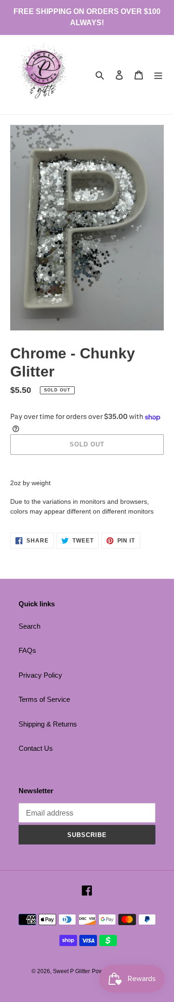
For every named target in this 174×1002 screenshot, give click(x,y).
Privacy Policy (40, 675)
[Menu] (158, 75)
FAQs (27, 650)
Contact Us (36, 748)
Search (29, 626)
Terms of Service (44, 699)
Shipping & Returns (48, 724)
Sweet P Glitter (71, 971)
